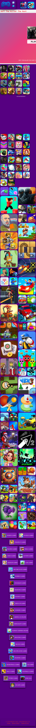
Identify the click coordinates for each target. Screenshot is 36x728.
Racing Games (12, 549)
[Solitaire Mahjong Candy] (18, 147)
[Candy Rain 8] (3, 170)
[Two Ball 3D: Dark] (18, 170)
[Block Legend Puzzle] (26, 147)
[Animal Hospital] (18, 94)
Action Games (28, 555)
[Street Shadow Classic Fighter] (11, 140)
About (8, 723)
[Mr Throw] (31, 8)
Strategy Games (20, 542)
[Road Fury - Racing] (26, 94)
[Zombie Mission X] (26, 78)
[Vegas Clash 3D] (3, 178)
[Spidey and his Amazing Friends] (23, 8)
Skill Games (29, 549)
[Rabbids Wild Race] (26, 162)
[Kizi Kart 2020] (11, 86)
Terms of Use (25, 723)
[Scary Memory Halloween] (18, 155)
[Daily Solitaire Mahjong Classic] (18, 140)
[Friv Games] (13, 3)
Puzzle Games (28, 535)
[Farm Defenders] (3, 94)
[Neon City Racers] (11, 155)
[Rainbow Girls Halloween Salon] (26, 155)
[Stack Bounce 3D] (11, 78)
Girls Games (11, 555)
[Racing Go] (3, 140)
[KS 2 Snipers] (18, 86)
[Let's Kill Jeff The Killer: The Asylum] (3, 71)
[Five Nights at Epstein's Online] (3, 162)
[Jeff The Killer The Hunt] (11, 71)
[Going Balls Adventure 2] (3, 155)
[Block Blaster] (26, 86)
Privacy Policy (16, 723)
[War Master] (26, 140)
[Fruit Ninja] (3, 78)
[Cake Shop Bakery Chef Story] (26, 170)
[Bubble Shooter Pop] (3, 147)
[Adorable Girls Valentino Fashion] (26, 71)
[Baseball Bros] (11, 185)
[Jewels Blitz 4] (18, 78)
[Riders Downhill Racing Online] (11, 178)
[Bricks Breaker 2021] (3, 86)
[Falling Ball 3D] (11, 170)
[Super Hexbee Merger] (11, 162)
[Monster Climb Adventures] (18, 71)
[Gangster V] (11, 94)
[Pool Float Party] (18, 178)
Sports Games (11, 535)
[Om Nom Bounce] (3, 185)
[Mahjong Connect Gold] (18, 162)
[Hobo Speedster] (26, 178)
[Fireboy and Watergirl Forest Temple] (11, 147)
